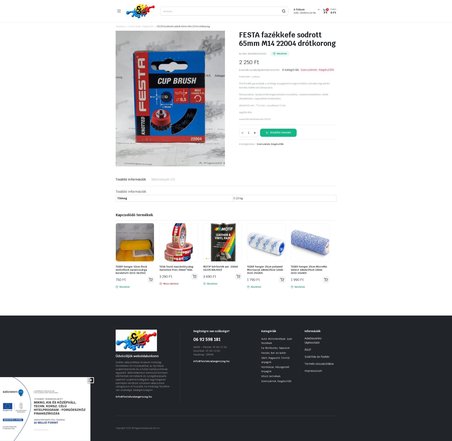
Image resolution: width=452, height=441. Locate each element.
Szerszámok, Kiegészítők (140, 26)
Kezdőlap (120, 26)
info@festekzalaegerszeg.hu (134, 396)
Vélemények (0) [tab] (163, 179)
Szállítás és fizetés (317, 357)
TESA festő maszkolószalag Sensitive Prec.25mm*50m (176, 268)
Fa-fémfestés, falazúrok (275, 348)
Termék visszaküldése (319, 364)
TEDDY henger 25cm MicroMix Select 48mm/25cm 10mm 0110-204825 (309, 270)
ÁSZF (308, 350)
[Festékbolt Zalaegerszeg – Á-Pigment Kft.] (140, 11)
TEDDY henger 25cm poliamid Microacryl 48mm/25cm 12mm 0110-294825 (265, 270)
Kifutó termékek (270, 376)
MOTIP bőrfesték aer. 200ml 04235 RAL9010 (220, 268)
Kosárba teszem (280, 132)
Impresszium (313, 371)
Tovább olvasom (194, 276)
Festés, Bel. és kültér (273, 353)
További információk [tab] (131, 179)
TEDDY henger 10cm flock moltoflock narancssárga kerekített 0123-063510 (131, 270)
